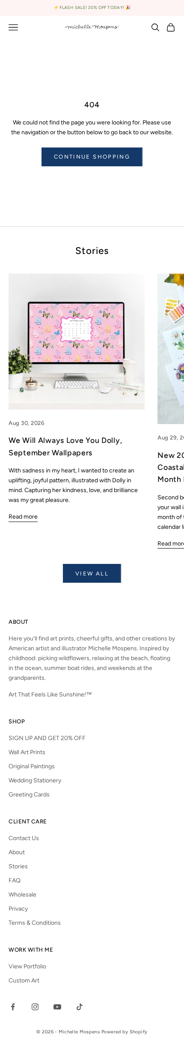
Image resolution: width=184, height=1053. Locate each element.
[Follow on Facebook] (13, 1007)
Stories (18, 866)
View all (92, 573)
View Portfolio (27, 966)
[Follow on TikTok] (79, 1007)
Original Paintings (32, 766)
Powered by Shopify (124, 1032)
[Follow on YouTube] (57, 1007)
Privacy (18, 908)
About (17, 852)
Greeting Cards (29, 794)
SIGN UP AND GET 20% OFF (47, 738)
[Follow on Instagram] (35, 1007)
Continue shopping (92, 156)
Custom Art (24, 980)
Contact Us (24, 838)
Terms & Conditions (35, 922)
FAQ (15, 880)
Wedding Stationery (35, 780)
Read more (23, 516)
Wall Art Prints (27, 752)
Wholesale (22, 894)
